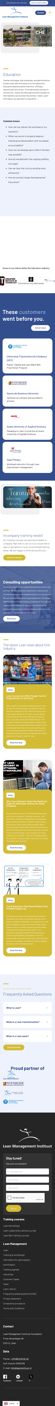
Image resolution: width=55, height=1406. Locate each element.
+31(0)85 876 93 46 (20, 1358)
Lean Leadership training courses (19, 1230)
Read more (11, 619)
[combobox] (11, 1403)
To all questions (13, 1047)
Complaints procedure (14, 1303)
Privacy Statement (12, 1298)
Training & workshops (14, 1255)
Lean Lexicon (9, 1289)
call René (11, 242)
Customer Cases (11, 1279)
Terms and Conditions (13, 1308)
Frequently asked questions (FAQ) (19, 1294)
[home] (15, 13)
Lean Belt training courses (16, 1235)
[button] (49, 12)
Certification (9, 1264)
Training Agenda (11, 1269)
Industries (8, 1274)
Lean (5, 1250)
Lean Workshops (11, 1226)
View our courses (14, 557)
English (11, 1403)
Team (5, 1284)
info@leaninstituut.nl (21, 1368)
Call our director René (38, 3)
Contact (40, 13)
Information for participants (16, 1260)
